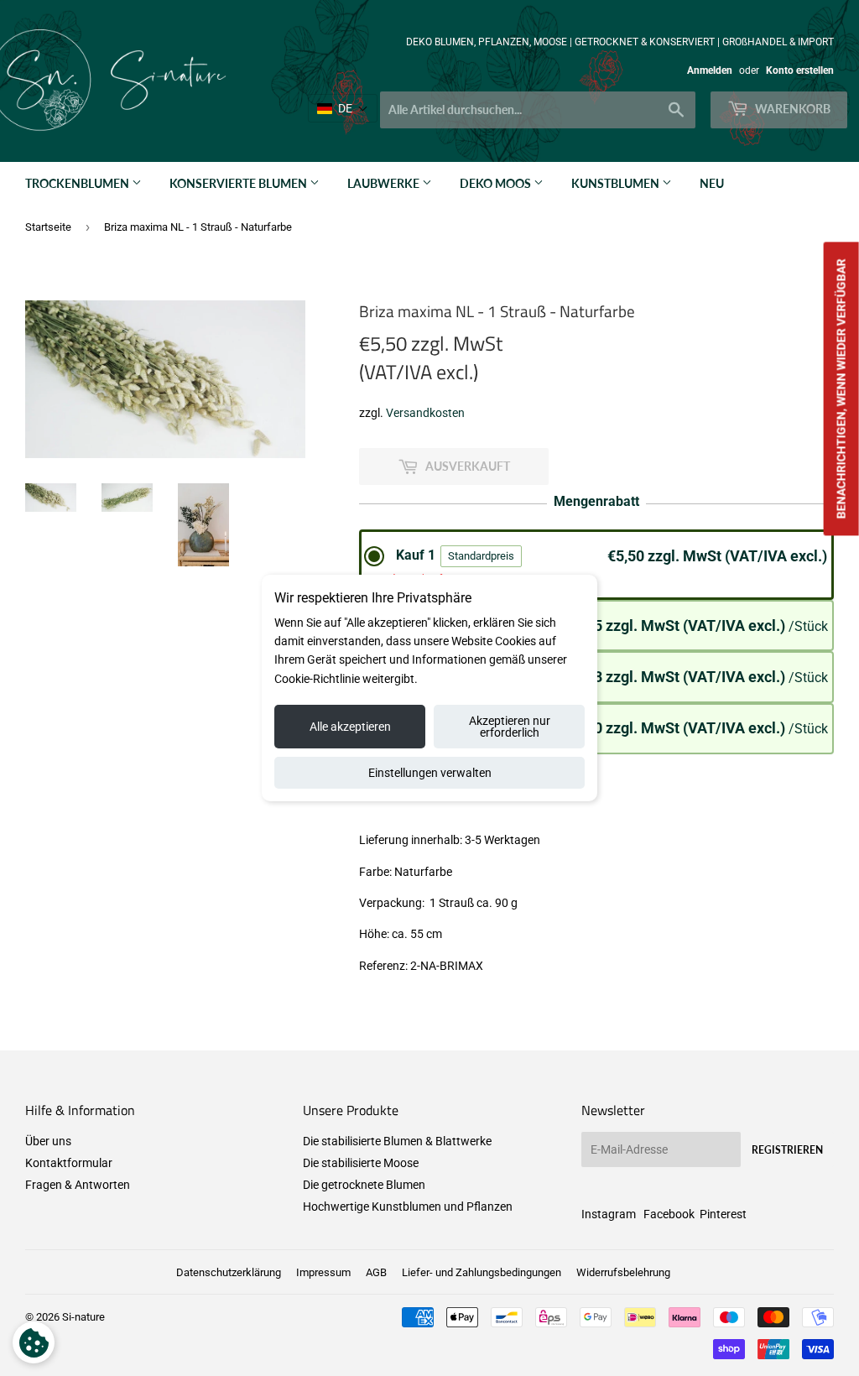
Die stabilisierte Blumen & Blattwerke (397, 1141)
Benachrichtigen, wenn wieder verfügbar (841, 388)
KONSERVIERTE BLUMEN (239, 183)
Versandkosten (425, 413)
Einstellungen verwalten (430, 772)
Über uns (48, 1141)
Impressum (323, 1272)
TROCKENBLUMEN (78, 183)
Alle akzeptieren (350, 726)
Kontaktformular (68, 1163)
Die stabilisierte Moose (361, 1163)
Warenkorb (791, 109)
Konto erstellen (800, 70)
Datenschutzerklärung (228, 1272)
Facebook (669, 1214)
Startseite (48, 227)
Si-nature (83, 1317)
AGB (376, 1272)
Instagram (608, 1214)
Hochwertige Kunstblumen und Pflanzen (408, 1206)
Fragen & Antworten (77, 1184)
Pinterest (723, 1214)
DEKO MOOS (497, 183)
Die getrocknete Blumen (364, 1184)
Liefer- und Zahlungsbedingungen (481, 1272)
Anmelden (709, 70)
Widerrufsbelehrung (623, 1272)
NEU (712, 183)
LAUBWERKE (384, 183)
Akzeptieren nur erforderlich (509, 726)
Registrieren (787, 1150)
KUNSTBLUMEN (616, 183)
